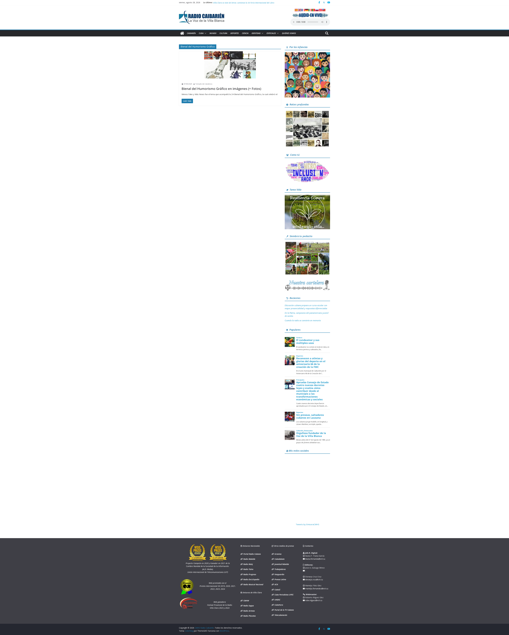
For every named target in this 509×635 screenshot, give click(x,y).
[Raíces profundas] (307, 111)
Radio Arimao (249, 611)
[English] (300, 9)
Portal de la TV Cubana (284, 610)
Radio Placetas (249, 616)
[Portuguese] (313, 9)
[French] (303, 9)
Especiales (271, 33)
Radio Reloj (248, 564)
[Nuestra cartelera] (307, 281)
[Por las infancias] (307, 53)
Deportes (234, 33)
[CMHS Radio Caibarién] (182, 33)
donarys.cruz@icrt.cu (314, 579)
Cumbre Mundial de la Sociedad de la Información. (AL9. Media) (208, 566)
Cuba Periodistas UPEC (283, 594)
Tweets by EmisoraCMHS (307, 524)
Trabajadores (280, 569)
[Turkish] (320, 9)
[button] (204, 33)
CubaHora (278, 605)
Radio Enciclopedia (251, 579)
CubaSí (277, 589)
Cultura (223, 33)
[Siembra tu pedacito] (307, 242)
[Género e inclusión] (307, 161)
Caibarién (191, 33)
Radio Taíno (248, 569)
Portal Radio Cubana (252, 554)
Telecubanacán (280, 615)
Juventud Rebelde (281, 564)
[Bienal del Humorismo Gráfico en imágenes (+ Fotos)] (230, 64)
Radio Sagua (248, 605)
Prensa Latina (280, 579)
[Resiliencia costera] (307, 196)
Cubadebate (279, 559)
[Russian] (317, 9)
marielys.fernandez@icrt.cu (316, 588)
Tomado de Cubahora (203, 84)
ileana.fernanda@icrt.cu (315, 559)
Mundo (213, 33)
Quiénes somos (289, 33)
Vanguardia (279, 574)
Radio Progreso (249, 574)
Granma (277, 554)
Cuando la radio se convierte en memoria (303, 320)
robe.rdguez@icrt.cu (313, 600)
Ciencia (245, 33)
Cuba (201, 33)
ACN (276, 584)
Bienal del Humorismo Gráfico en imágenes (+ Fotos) (221, 88)
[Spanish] (296, 9)
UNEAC (277, 599)
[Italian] (310, 9)
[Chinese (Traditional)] (324, 9)
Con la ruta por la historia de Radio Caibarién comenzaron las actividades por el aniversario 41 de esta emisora (260, 2)
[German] (306, 9)
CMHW (246, 600)
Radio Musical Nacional (253, 584)
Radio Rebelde (249, 559)
